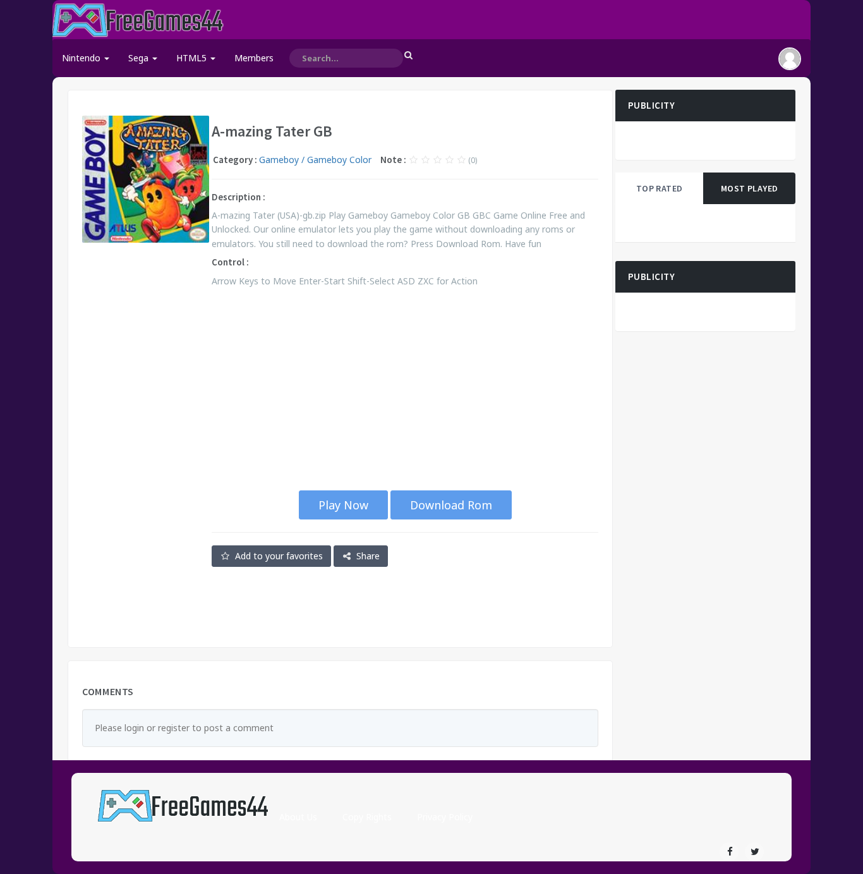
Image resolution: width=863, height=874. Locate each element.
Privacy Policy (445, 817)
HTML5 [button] (192, 58)
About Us (298, 817)
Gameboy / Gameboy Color (315, 160)
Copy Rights (367, 817)
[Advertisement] (145, 444)
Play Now (343, 505)
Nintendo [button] (82, 58)
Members (254, 58)
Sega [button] (139, 58)
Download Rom (451, 505)
